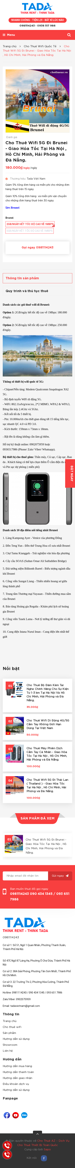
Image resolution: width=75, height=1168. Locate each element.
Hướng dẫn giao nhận (17, 1078)
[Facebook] (7, 1115)
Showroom (10, 1045)
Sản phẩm (9, 1033)
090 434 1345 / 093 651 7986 (45, 992)
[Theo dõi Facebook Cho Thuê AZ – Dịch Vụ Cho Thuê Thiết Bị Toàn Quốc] (44, 1158)
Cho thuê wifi (12, 1027)
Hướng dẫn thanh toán (18, 1072)
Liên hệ (8, 1051)
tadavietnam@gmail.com (25, 1005)
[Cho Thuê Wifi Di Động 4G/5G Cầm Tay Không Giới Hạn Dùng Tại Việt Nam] (15, 726)
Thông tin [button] (11, 1014)
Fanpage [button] (10, 1098)
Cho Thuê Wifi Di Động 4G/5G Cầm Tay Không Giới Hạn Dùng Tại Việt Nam (48, 724)
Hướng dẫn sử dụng (16, 1039)
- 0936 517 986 (45, 26)
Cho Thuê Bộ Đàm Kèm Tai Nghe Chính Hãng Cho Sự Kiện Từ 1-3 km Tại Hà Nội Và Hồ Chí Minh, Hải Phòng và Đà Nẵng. (48, 693)
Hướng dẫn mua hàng (17, 1066)
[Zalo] (24, 1115)
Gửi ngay (58, 876)
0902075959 (23, 999)
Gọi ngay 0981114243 (38, 247)
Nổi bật (11, 669)
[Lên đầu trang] (37, 1135)
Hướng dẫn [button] (12, 1059)
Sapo (47, 1149)
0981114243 (27, 26)
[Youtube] (15, 1115)
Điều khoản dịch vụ (16, 1084)
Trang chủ (9, 1021)
